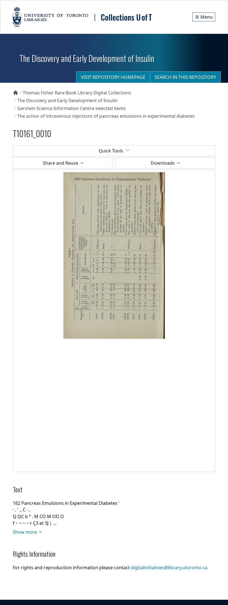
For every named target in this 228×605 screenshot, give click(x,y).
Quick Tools (111, 151)
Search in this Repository (185, 77)
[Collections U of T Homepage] (15, 93)
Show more (25, 532)
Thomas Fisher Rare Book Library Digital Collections (77, 93)
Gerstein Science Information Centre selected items (71, 108)
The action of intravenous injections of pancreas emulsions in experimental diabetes (106, 116)
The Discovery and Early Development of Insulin (67, 100)
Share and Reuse (60, 163)
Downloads (163, 163)
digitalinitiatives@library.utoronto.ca (169, 567)
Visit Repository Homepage (113, 77)
